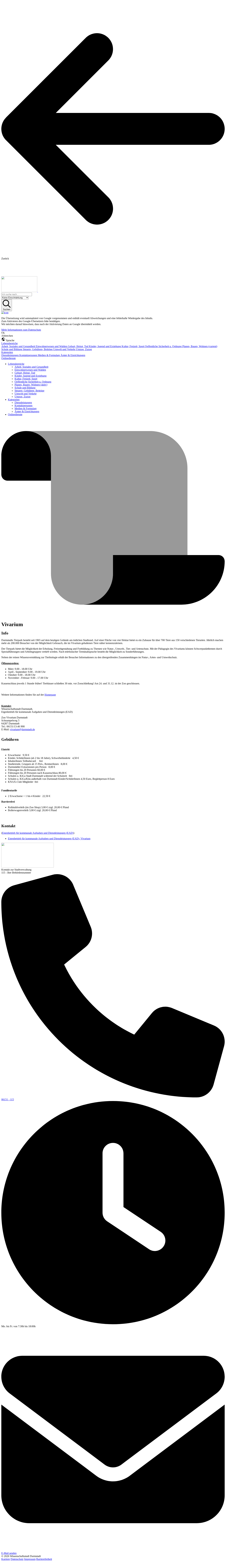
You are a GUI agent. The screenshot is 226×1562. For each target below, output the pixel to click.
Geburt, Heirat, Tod (78, 346)
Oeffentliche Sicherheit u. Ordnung (163, 346)
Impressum (30, 1559)
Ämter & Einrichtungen (73, 355)
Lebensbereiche (9, 343)
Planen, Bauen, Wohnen (199, 346)
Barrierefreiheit (44, 1559)
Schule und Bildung (12, 349)
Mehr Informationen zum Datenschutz (21, 329)
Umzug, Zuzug (84, 349)
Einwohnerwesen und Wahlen (52, 346)
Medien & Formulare (49, 355)
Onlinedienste (8, 358)
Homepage (50, 694)
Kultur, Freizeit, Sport (133, 346)
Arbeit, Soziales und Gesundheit (18, 346)
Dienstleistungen (10, 355)
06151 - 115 (7, 1099)
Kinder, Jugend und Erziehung (105, 346)
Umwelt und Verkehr (64, 349)
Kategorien (7, 352)
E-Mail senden (9, 1553)
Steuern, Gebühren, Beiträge (38, 349)
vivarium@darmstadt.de (22, 729)
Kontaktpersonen (28, 355)
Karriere (5, 1559)
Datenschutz (17, 1559)
